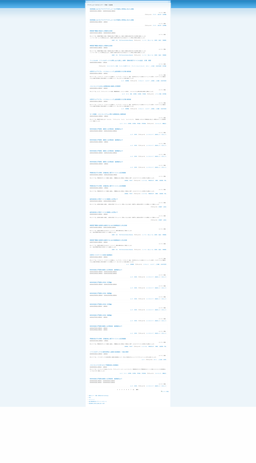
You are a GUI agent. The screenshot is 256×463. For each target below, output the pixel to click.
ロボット (148, 66)
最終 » (137, 389)
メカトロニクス (158, 123)
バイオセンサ (141, 80)
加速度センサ (157, 134)
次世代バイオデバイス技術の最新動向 (101, 255)
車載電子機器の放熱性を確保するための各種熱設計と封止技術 (108, 225)
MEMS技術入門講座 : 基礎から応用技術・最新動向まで (106, 129)
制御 (131, 93)
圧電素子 (160, 206)
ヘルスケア (147, 80)
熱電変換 (161, 180)
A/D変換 (135, 93)
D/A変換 (139, 93)
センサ (122, 80)
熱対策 (155, 40)
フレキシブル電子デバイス (124, 66)
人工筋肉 (152, 66)
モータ (127, 93)
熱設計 (160, 40)
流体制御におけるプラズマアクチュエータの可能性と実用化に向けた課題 (112, 9)
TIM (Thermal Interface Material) (126, 40)
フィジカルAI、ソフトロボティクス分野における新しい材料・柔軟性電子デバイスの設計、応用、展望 (120, 60)
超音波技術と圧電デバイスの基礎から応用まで (104, 199)
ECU (117, 40)
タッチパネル (144, 180)
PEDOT (131, 180)
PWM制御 (144, 123)
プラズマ (154, 14)
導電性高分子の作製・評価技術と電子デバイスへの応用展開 (108, 172)
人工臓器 (157, 80)
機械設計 (164, 123)
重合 (165, 180)
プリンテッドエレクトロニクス (138, 66)
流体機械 (164, 14)
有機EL (156, 180)
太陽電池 (126, 180)
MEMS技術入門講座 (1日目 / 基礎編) (101, 293)
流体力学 (159, 14)
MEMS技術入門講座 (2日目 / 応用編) (101, 282)
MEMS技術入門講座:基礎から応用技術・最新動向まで (106, 270)
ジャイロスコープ (150, 134)
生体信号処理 (158, 66)
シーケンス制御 (158, 93)
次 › (133, 389)
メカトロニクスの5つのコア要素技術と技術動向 (104, 365)
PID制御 (144, 93)
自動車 (113, 40)
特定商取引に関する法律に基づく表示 (97, 403)
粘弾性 (164, 359)
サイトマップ (91, 399)
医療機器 (127, 80)
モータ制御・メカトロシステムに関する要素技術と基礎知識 (108, 114)
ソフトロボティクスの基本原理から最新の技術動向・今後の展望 (109, 352)
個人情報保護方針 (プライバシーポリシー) (98, 401)
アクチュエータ (148, 14)
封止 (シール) (150, 40)
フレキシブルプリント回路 (112, 66)
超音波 (164, 206)
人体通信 (152, 80)
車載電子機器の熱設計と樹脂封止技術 (101, 31)
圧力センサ (164, 134)
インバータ (144, 40)
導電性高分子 (151, 180)
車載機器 (164, 40)
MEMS (135, 134)
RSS (90, 397)
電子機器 (164, 66)
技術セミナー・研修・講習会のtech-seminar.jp (98, 395)
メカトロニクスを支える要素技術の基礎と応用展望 (105, 86)
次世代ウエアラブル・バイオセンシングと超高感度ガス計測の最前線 (110, 71)
